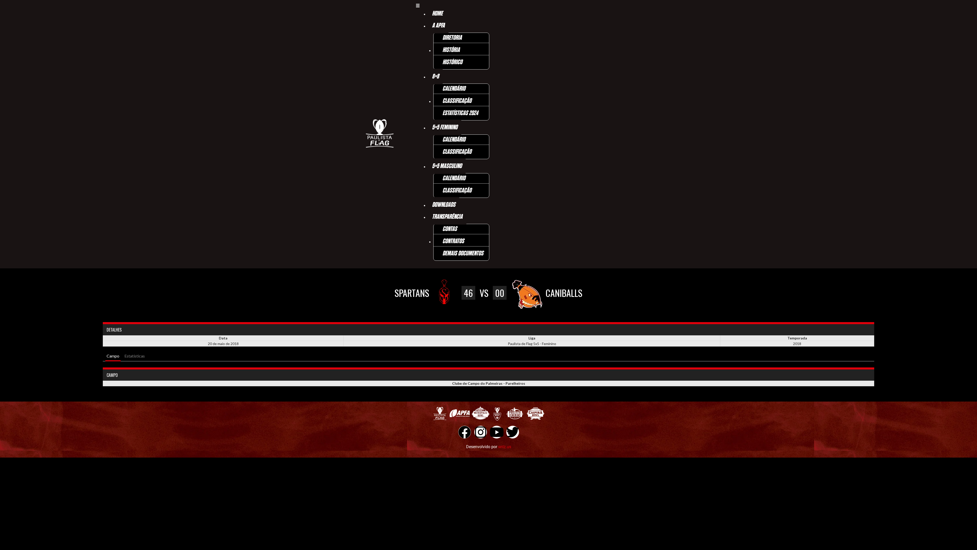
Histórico (452, 62)
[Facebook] (464, 432)
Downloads (443, 205)
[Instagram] (480, 432)
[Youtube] (496, 432)
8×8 (435, 76)
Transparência (447, 217)
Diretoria (452, 38)
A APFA (438, 26)
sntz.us (504, 446)
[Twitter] (512, 432)
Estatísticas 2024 (460, 113)
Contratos (453, 241)
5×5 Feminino (444, 127)
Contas (449, 229)
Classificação (456, 101)
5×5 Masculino (447, 166)
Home (437, 14)
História (451, 50)
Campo (113, 355)
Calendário (453, 89)
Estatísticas (134, 355)
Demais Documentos (462, 253)
